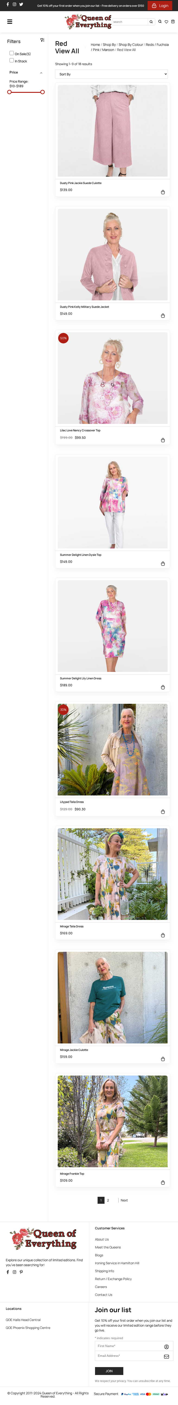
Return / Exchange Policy (113, 1279)
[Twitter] (22, 5)
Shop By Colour (131, 44)
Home (95, 44)
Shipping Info (104, 1271)
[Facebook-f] (9, 5)
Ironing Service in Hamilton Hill (117, 1263)
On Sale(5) (23, 54)
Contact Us (103, 1294)
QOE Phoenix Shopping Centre (28, 1327)
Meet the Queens (108, 1247)
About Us (102, 1239)
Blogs (99, 1255)
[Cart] (173, 21)
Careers (101, 1286)
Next (124, 1200)
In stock (21, 61)
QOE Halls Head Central (23, 1320)
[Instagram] (16, 5)
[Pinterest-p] (22, 1273)
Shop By (109, 44)
